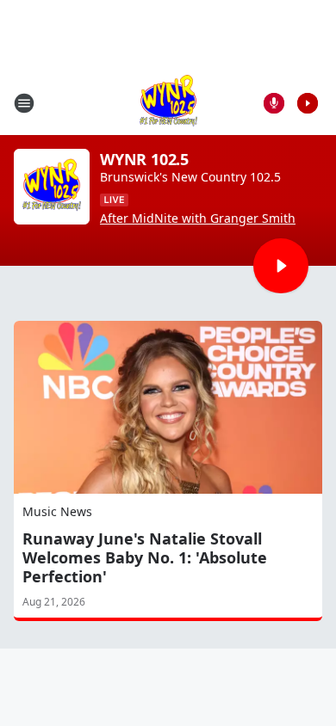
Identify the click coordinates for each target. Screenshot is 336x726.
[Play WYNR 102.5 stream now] (51, 187)
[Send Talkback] (274, 103)
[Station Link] (168, 103)
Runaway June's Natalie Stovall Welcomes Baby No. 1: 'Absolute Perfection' (144, 557)
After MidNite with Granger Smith (198, 218)
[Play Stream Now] (307, 103)
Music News (57, 511)
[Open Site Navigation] (24, 103)
